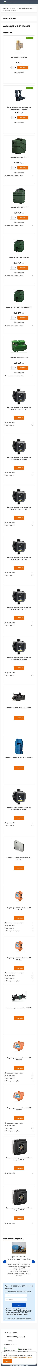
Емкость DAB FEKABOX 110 (19, 157)
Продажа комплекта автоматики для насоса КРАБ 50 (19, 1259)
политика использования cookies (12, 1357)
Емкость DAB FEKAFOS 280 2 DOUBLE (19, 307)
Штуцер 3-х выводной (19, 57)
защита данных (27, 1357)
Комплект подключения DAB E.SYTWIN (19, 1008)
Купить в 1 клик (19, 72)
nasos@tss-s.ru (26, 1318)
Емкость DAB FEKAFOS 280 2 (19, 257)
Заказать (20, 417)
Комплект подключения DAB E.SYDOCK (19, 707)
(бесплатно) (16, 1337)
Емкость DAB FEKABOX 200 (19, 207)
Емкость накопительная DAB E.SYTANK (19, 758)
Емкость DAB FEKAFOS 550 (19, 357)
